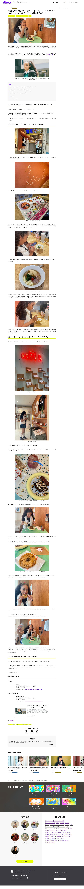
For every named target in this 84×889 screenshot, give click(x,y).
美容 (51, 834)
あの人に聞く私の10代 (50, 842)
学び (62, 830)
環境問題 (62, 822)
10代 (9, 15)
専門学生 (58, 836)
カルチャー (53, 836)
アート (47, 828)
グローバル (61, 820)
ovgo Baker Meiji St (14, 98)
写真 (63, 836)
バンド (58, 838)
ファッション (63, 828)
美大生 (47, 834)
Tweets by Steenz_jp (63, 8)
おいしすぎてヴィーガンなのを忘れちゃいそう (18, 92)
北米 (70, 834)
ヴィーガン (18, 15)
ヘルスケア (62, 840)
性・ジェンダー (68, 836)
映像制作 (47, 836)
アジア (66, 834)
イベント (69, 832)
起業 (65, 830)
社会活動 (56, 826)
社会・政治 (69, 828)
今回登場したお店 (13, 94)
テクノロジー (48, 832)
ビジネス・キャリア (49, 826)
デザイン (57, 830)
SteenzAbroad (62, 826)
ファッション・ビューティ (55, 828)
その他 (64, 832)
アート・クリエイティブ (50, 822)
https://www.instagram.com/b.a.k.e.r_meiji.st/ (34, 701)
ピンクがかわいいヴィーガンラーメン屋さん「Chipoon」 (20, 89)
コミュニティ (56, 834)
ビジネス (62, 834)
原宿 (30, 15)
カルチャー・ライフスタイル (59, 824)
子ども (56, 840)
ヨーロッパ (53, 838)
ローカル (67, 840)
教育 (67, 826)
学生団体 (47, 830)
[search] (69, 2)
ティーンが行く (24, 15)
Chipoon (12, 96)
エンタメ (67, 822)
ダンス (62, 838)
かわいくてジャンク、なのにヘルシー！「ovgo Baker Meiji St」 (21, 90)
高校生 (57, 822)
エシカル (52, 830)
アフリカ (67, 824)
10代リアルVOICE (58, 832)
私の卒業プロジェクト (50, 840)
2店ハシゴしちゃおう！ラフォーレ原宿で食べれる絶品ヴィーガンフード (23, 87)
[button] (75, 752)
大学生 (56, 820)
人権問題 (47, 838)
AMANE (11, 720)
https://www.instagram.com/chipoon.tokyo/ (33, 689)
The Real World (14, 8)
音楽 (71, 824)
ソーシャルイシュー (49, 820)
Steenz (13, 15)
